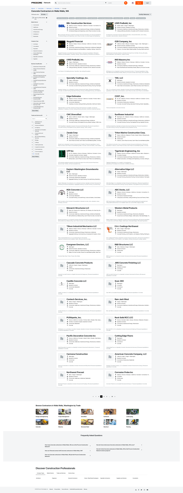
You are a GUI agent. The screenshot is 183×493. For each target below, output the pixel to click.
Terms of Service (65, 489)
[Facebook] (138, 490)
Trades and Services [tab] (61, 473)
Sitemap (85, 489)
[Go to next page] (115, 396)
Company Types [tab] (40, 473)
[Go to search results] (46, 119)
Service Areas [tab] (71, 473)
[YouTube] (147, 489)
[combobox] (115, 3)
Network (47, 2)
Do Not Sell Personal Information (76, 489)
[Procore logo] (36, 3)
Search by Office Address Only (39, 18)
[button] (32, 25)
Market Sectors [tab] (50, 473)
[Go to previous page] (93, 396)
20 (112, 396)
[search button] (125, 3)
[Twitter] (141, 490)
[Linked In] (136, 490)
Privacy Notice (57, 489)
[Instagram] (144, 490)
